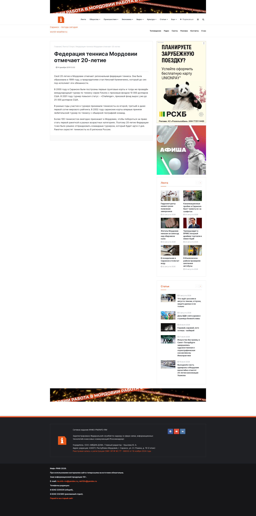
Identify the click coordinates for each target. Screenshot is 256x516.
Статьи (163, 19)
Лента (83, 19)
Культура (151, 19)
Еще (173, 19)
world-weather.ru (58, 31)
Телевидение (155, 31)
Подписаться (188, 19)
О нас (203, 31)
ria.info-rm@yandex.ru (67, 481)
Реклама (184, 31)
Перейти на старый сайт (61, 498)
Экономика (126, 19)
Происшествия (110, 19)
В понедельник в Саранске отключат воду (170, 260)
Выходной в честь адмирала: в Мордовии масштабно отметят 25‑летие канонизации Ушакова (188, 370)
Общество (94, 19)
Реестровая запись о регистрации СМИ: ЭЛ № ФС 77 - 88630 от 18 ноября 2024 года (112, 451)
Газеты (175, 31)
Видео (139, 19)
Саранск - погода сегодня (64, 27)
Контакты (194, 31)
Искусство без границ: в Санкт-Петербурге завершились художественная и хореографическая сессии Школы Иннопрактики (188, 348)
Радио (166, 31)
